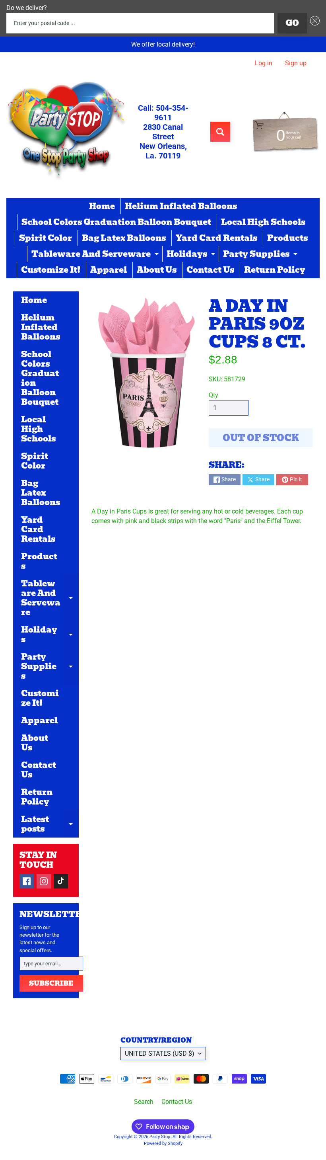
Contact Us (210, 270)
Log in (263, 63)
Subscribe (51, 983)
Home (102, 206)
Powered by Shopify (163, 1143)
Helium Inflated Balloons (181, 206)
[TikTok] (61, 881)
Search (143, 1101)
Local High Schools (263, 222)
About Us (157, 270)
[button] (313, 23)
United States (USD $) (159, 1053)
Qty (213, 395)
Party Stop (159, 1136)
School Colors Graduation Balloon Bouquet (116, 222)
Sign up (296, 63)
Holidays (192, 255)
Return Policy (274, 270)
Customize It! (50, 270)
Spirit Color (45, 238)
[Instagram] (44, 881)
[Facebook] (26, 881)
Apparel (108, 270)
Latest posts (50, 824)
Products (287, 238)
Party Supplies (261, 255)
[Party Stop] (66, 131)
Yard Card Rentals (216, 238)
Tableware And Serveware (96, 255)
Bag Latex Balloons (124, 238)
